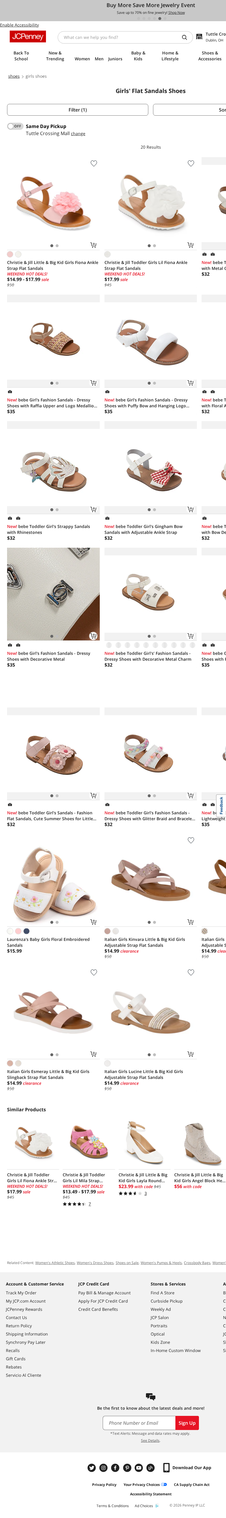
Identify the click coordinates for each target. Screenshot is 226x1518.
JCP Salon (160, 1317)
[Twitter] (92, 1468)
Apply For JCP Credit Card (103, 1301)
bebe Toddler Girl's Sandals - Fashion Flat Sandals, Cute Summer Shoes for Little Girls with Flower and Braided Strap (50, 816)
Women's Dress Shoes (95, 1262)
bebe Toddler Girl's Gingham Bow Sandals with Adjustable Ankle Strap (143, 529)
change (78, 133)
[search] (187, 37)
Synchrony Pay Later (26, 1342)
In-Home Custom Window (176, 1350)
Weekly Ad (161, 1309)
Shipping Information (27, 1334)
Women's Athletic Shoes (55, 1262)
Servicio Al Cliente (23, 1375)
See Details (150, 1440)
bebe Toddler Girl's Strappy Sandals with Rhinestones (48, 529)
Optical (158, 1334)
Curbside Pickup (167, 1301)
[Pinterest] (128, 1468)
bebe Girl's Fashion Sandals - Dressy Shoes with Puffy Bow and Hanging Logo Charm (146, 403)
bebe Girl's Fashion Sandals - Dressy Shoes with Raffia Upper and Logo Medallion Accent (52, 403)
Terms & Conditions (113, 1505)
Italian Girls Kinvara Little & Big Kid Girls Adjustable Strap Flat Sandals (144, 942)
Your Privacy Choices (142, 1484)
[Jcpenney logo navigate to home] (27, 36)
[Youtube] (139, 1468)
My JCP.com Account (26, 1301)
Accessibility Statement (151, 1494)
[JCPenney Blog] (151, 1468)
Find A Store (163, 1293)
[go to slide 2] (143, 18)
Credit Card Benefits (98, 1309)
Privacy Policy (104, 1484)
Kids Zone (160, 1342)
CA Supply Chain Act (192, 1484)
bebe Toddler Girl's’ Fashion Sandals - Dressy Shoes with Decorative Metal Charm (147, 656)
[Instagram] (104, 1468)
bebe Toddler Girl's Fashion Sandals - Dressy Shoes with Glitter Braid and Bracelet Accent (149, 816)
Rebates (14, 1367)
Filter (78, 110)
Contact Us (16, 1317)
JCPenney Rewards (24, 1309)
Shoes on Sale (127, 1262)
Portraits (159, 1325)
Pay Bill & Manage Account (104, 1293)
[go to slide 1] (138, 18)
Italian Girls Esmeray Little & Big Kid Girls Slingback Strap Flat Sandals (48, 1074)
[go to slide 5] (159, 18)
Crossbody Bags (197, 1262)
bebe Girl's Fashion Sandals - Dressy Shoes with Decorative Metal (48, 656)
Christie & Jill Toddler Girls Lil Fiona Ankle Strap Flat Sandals (145, 265)
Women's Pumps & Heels (161, 1262)
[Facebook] (116, 1468)
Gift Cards (16, 1358)
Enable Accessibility (19, 25)
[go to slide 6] (165, 18)
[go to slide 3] (149, 18)
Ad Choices (144, 1505)
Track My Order (21, 1293)
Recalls (13, 1350)
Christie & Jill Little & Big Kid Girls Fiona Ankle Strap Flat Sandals (52, 265)
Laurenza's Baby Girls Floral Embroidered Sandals (48, 942)
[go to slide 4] (154, 18)
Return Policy (19, 1325)
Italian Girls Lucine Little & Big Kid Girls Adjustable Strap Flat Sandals (143, 1074)
